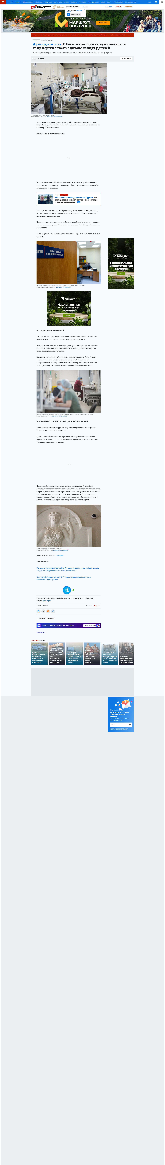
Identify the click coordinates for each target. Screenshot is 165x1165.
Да (68, 14)
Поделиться (127, 58)
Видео (18, 2)
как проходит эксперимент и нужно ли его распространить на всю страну (76, 200)
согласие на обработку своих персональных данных (119, 728)
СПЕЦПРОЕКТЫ (74, 35)
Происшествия (130, 2)
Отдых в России (120, 35)
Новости (50, 35)
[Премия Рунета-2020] (57, 7)
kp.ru (97, 606)
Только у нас (84, 35)
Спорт (109, 2)
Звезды (74, 2)
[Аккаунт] (162, 2)
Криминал (42, 618)
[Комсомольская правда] (41, 7)
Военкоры (92, 35)
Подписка (128, 7)
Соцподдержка (93, 2)
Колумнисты (118, 2)
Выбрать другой (75, 14)
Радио (110, 7)
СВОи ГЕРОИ (43, 35)
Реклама (119, 7)
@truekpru (46, 600)
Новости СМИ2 (41, 632)
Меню (3, 2)
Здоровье (82, 2)
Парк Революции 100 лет (62, 35)
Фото (12, 2)
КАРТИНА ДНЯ (51, 618)
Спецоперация (27, 2)
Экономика (58, 2)
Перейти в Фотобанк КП (54, 117)
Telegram (60, 555)
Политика (38, 2)
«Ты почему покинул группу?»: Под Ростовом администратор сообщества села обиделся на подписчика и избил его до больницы (68, 569)
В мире (66, 2)
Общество (48, 2)
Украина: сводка (102, 35)
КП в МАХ (111, 35)
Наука (103, 2)
